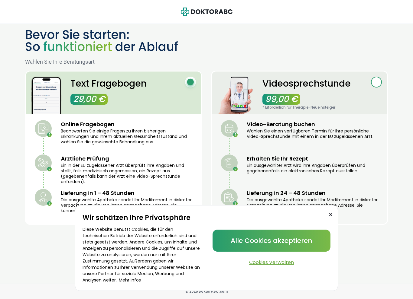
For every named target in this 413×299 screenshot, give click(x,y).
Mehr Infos (130, 280)
